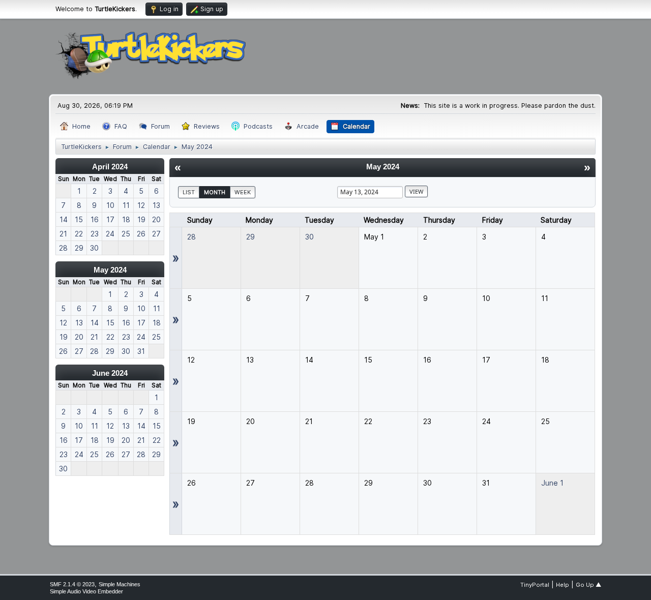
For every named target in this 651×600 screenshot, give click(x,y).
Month (214, 192)
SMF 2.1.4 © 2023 (72, 584)
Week (242, 192)
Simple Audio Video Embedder (86, 591)
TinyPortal (534, 584)
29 (250, 236)
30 (309, 236)
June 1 (552, 482)
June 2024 (110, 373)
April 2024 (110, 166)
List (189, 192)
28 (191, 236)
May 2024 (110, 269)
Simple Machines (119, 584)
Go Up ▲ (588, 584)
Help (562, 584)
